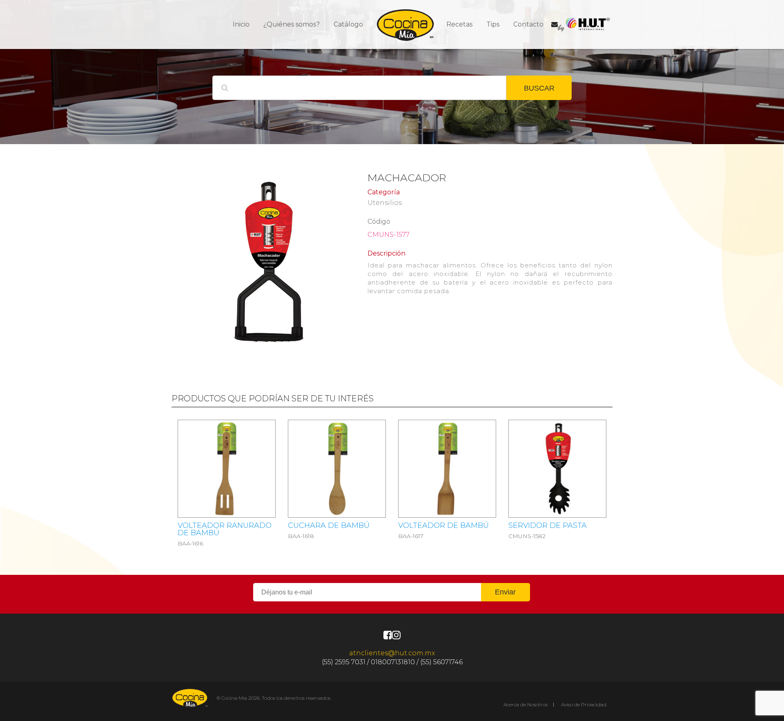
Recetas (459, 24)
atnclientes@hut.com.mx (392, 653)
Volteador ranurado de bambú (225, 529)
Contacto (528, 24)
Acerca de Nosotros (525, 704)
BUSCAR (539, 88)
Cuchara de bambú (329, 525)
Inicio (241, 24)
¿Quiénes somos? (291, 24)
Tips (492, 24)
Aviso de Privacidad (583, 704)
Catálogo (348, 24)
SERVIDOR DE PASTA (547, 525)
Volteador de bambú (443, 525)
